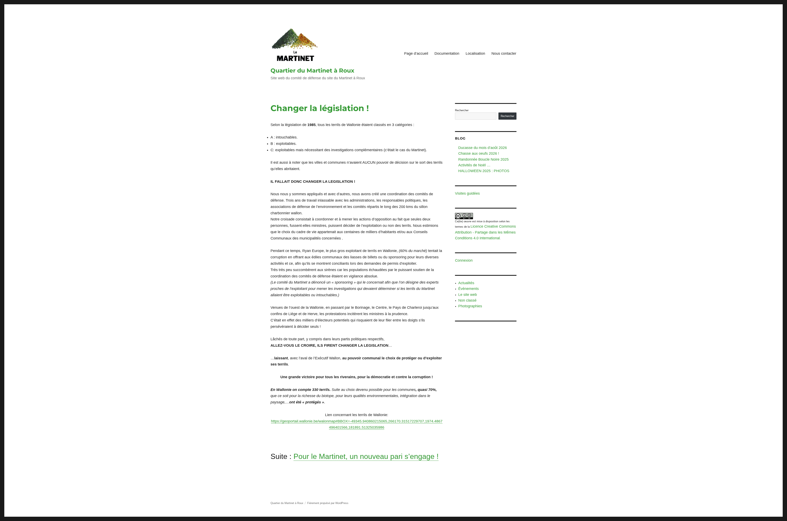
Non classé (467, 300)
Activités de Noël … (474, 165)
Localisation (475, 53)
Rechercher (462, 110)
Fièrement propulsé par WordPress (327, 503)
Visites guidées (467, 193)
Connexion (464, 260)
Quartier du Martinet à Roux (312, 70)
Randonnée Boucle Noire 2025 (483, 159)
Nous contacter (503, 53)
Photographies (470, 306)
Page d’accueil (416, 53)
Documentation (446, 53)
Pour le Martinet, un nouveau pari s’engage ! (366, 456)
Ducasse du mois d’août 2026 (482, 148)
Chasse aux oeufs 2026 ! (478, 153)
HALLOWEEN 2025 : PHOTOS (483, 171)
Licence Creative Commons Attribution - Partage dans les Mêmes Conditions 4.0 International (485, 232)
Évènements (468, 289)
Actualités (466, 283)
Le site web (467, 295)
